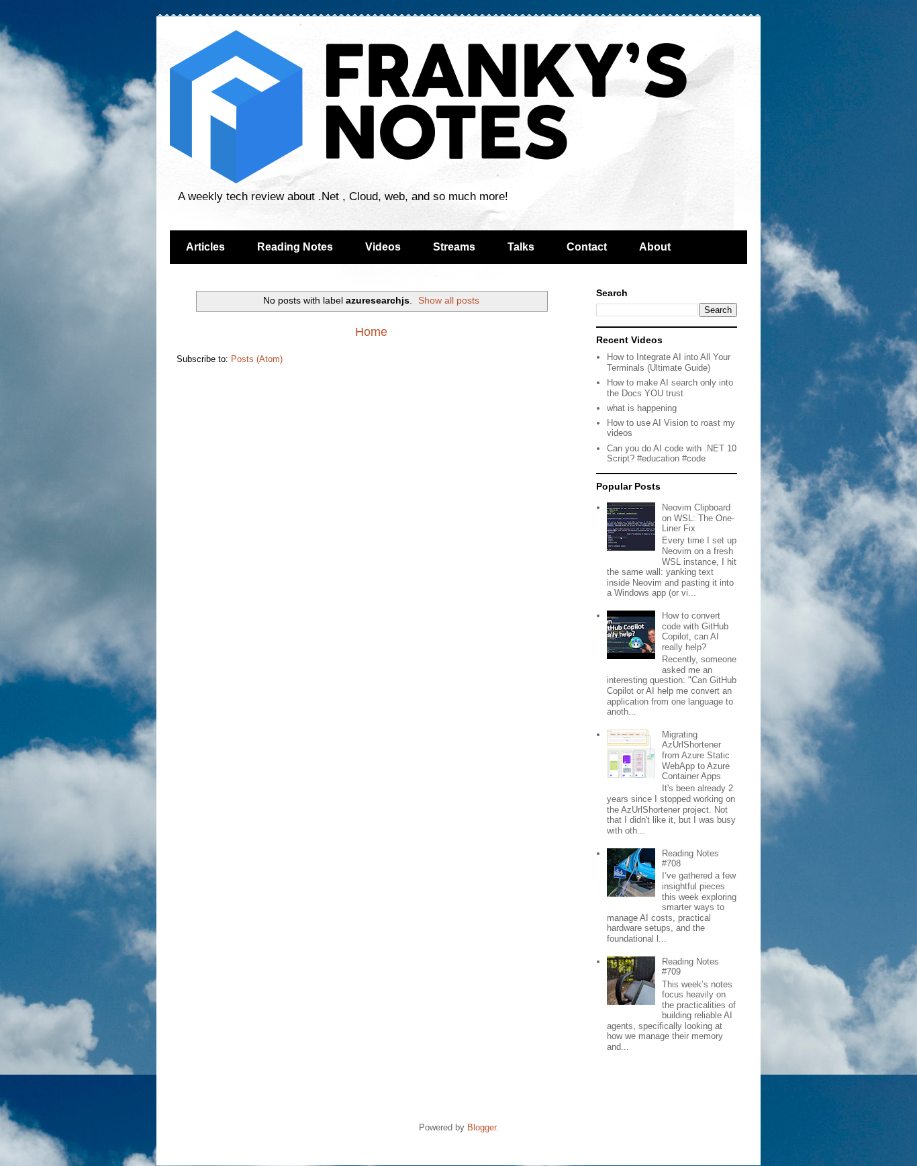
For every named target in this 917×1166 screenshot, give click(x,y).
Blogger (481, 1127)
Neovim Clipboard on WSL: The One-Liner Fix (698, 517)
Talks (521, 247)
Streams (454, 247)
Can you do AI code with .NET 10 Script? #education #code (671, 453)
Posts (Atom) (257, 359)
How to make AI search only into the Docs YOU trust (670, 387)
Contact (587, 247)
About (655, 247)
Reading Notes (295, 247)
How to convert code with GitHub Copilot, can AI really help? (695, 631)
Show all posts (448, 300)
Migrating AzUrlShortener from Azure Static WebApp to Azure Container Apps (696, 755)
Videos (383, 247)
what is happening (642, 408)
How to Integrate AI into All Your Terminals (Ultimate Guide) (668, 362)
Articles (205, 247)
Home (371, 332)
